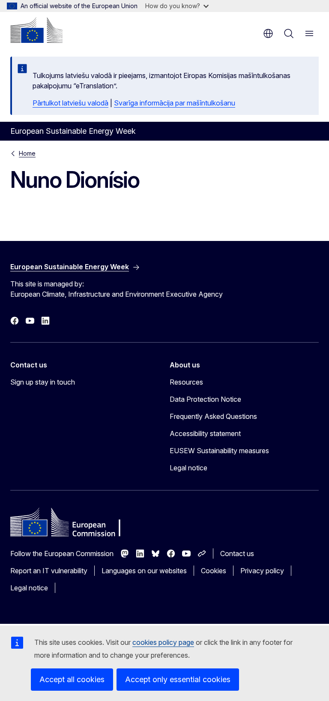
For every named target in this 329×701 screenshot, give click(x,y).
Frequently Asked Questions (213, 416)
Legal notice (188, 467)
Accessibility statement (205, 433)
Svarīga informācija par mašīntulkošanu (174, 103)
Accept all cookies (72, 679)
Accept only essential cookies (177, 679)
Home (27, 153)
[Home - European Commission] (36, 30)
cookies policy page (163, 642)
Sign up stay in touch (42, 382)
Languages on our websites (144, 570)
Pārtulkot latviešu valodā (70, 103)
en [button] (268, 33)
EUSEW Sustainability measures (219, 450)
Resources (186, 382)
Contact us (237, 553)
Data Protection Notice (205, 399)
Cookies (213, 570)
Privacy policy (262, 570)
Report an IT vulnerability (48, 570)
